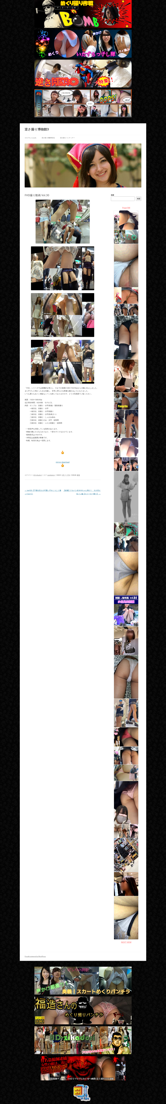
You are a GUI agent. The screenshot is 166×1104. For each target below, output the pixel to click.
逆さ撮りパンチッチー (67, 138)
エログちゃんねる (30, 138)
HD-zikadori (37, 475)
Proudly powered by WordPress (35, 956)
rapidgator (51, 475)
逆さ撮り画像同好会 (48, 138)
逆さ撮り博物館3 (37, 129)
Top (160, 1098)
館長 (78, 475)
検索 (112, 195)
